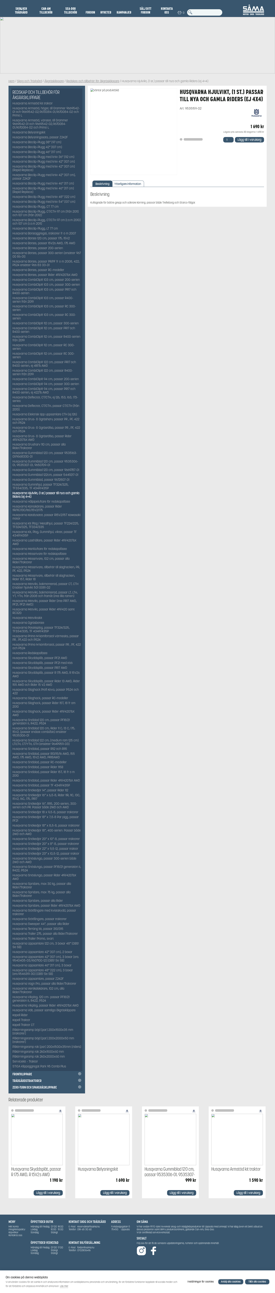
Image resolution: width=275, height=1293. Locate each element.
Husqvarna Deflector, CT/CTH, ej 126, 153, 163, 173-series (45, 399)
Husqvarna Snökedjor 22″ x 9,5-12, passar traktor (45, 849)
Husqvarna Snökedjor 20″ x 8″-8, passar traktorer (45, 844)
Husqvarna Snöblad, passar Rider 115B (37, 767)
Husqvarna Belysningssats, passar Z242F (40, 137)
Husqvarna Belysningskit (28, 132)
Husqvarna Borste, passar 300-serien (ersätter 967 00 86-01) (46, 255)
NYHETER (105, 12)
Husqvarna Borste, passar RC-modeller (38, 270)
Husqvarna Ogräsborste (28, 623)
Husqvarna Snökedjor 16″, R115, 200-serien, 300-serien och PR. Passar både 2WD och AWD (44, 805)
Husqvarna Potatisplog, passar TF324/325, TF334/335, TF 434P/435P (41, 629)
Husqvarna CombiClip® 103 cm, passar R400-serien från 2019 (42, 300)
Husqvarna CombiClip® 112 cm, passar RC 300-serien (43, 347)
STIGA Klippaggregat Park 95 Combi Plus (39, 1066)
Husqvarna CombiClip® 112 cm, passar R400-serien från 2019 (46, 338)
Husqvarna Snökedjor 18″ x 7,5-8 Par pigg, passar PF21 (45, 819)
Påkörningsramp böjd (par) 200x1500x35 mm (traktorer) (42, 1031)
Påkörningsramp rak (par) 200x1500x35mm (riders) (46, 1047)
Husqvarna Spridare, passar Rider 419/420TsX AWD (46, 906)
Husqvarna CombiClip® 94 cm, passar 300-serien (45, 384)
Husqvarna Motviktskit (27, 618)
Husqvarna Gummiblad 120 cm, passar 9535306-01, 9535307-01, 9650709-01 (45, 463)
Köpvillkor (13, 1232)
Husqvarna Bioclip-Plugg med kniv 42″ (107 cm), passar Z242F (44, 177)
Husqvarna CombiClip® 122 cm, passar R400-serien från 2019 (42, 372)
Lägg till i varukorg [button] (48, 1193)
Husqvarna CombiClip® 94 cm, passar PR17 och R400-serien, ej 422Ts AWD (43, 390)
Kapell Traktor (21, 1020)
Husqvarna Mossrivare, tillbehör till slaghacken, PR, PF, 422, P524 (46, 569)
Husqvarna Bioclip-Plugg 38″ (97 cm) (36, 142)
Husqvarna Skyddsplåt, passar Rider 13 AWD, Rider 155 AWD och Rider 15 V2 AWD (46, 683)
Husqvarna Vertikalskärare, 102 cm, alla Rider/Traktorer (38, 990)
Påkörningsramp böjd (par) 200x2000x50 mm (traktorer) (43, 1040)
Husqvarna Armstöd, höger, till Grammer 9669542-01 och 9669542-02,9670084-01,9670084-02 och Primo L (46, 112)
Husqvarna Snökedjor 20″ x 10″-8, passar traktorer (46, 839)
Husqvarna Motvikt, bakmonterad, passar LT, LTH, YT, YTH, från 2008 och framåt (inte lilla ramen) (45, 594)
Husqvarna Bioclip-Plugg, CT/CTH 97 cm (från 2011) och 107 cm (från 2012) (45, 213)
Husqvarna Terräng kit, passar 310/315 (37, 929)
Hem (12, 81)
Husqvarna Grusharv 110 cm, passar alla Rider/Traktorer (39, 446)
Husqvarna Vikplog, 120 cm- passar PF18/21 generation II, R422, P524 (41, 999)
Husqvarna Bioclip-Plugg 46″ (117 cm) (36, 152)
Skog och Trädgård (21, 10)
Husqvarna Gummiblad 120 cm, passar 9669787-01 (45, 470)
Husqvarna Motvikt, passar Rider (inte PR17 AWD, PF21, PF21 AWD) (44, 602)
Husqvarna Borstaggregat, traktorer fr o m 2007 (44, 233)
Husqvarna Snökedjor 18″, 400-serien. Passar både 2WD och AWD (46, 832)
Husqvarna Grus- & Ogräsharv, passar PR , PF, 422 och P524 (45, 421)
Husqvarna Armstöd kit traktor (32, 103)
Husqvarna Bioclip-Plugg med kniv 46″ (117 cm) (43, 183)
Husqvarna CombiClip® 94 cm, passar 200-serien (45, 379)
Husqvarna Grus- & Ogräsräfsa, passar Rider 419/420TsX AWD (42, 438)
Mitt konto (14, 1226)
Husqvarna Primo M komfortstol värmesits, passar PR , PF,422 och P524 (45, 638)
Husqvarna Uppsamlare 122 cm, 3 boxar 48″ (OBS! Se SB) (45, 945)
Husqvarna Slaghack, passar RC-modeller (40, 698)
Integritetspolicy (17, 1229)
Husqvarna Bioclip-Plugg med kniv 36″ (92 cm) (43, 157)
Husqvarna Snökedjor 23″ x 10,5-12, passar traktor (45, 854)
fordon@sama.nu (85, 1247)
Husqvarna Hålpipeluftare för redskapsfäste (41, 502)
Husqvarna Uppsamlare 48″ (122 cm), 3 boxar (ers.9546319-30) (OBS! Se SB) (42, 972)
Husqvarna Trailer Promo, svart (33, 939)
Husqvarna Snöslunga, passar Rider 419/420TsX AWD (44, 877)
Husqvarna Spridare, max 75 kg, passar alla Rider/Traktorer (41, 894)
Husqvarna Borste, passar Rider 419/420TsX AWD (44, 275)
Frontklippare (22, 1074)
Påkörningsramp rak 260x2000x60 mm (38, 1057)
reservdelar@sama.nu (88, 1226)
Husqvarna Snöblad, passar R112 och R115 (39, 749)
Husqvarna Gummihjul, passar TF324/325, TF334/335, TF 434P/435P (40, 486)
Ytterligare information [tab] (127, 184)
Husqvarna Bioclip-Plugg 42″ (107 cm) (37, 147)
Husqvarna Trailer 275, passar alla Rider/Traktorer (45, 934)
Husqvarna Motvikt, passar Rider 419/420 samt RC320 (43, 611)
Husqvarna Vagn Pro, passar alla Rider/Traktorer (44, 984)
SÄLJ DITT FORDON (145, 10)
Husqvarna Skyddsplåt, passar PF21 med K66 (42, 663)
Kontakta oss (167, 10)
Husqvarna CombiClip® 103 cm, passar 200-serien (46, 280)
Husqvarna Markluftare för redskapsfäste (39, 549)
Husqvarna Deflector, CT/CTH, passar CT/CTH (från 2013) (45, 407)
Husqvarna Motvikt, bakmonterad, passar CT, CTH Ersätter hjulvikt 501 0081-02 (45, 585)
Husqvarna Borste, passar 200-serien (37, 248)
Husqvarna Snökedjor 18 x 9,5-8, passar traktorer (45, 812)
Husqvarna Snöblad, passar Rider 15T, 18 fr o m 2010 (43, 774)
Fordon (90, 12)
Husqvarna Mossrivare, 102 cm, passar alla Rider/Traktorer (41, 560)
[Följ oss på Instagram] (141, 1251)
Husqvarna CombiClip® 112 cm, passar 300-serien (45, 323)
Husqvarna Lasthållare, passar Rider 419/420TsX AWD (44, 542)
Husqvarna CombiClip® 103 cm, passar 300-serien (46, 285)
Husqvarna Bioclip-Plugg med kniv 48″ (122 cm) (43, 197)
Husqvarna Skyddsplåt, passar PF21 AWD (39, 658)
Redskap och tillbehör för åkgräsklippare (92, 81)
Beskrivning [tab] (102, 184)
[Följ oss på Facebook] (153, 1251)
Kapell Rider (20, 1015)
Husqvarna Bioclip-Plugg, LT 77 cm (35, 228)
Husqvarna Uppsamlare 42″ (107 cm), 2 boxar (42, 952)
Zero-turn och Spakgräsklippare (34, 1087)
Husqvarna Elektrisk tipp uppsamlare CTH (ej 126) (44, 414)
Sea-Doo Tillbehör (70, 10)
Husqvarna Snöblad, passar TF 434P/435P (41, 785)
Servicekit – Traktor (25, 1061)
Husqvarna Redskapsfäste (29, 653)
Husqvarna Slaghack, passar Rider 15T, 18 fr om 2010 (43, 705)
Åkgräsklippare (54, 81)
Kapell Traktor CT (23, 1025)
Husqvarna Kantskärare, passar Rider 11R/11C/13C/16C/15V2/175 (37, 508)
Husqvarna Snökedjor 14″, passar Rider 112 (40, 790)
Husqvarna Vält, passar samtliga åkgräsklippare (44, 1010)
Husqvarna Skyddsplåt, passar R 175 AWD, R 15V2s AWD (46, 674)
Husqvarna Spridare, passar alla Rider (37, 901)
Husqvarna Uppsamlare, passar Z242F (38, 979)
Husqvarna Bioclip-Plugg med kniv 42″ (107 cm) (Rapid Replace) (43, 168)
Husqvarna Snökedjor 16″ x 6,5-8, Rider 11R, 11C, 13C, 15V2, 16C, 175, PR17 (46, 797)
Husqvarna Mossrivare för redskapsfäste (39, 554)
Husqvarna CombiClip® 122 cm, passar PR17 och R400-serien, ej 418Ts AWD (44, 364)
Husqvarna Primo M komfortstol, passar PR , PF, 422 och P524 (46, 646)
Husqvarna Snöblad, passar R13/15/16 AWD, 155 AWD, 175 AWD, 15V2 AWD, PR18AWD (43, 755)
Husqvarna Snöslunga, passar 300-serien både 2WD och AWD (44, 860)
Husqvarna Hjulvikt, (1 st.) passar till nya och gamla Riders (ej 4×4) (45, 495)
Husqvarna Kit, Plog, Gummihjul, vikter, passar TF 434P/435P (44, 533)
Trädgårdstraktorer (27, 1081)
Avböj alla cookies (231, 1281)
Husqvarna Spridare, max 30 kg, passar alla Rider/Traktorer (41, 885)
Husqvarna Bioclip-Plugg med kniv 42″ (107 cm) (43, 162)
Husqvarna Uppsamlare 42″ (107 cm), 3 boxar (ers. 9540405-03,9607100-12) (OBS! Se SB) (45, 958)
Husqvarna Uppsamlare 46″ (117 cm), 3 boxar (42, 965)
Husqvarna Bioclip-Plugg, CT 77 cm (35, 207)
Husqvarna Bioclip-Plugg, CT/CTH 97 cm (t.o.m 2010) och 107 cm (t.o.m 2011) (46, 222)
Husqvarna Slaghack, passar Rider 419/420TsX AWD (43, 713)
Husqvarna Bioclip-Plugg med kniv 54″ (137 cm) (43, 202)
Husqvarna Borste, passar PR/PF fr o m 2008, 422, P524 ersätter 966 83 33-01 (46, 263)
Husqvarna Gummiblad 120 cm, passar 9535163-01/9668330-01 (44, 455)
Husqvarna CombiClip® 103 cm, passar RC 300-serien (44, 308)
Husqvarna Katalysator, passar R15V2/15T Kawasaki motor (46, 517)
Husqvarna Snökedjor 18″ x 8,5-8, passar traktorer (46, 826)
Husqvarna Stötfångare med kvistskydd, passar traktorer (44, 912)
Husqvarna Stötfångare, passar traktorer (39, 919)
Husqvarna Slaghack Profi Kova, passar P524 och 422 (45, 691)
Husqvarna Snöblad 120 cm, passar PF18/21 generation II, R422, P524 (41, 722)
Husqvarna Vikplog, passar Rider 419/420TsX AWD (45, 1005)
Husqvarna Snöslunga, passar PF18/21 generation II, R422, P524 (46, 868)
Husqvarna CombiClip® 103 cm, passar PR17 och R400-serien (44, 291)
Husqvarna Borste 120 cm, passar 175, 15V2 (41, 238)
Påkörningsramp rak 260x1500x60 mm (38, 1052)
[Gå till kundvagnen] (179, 12)
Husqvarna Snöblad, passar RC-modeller (39, 762)
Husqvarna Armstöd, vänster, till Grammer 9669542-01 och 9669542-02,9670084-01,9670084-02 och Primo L (40, 124)
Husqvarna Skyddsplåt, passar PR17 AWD (39, 668)
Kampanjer (124, 12)
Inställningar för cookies (200, 1281)
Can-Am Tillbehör (46, 10)
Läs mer (64, 1286)
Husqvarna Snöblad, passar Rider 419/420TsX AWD (46, 780)
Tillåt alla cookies (257, 1281)
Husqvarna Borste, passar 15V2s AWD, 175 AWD (43, 243)
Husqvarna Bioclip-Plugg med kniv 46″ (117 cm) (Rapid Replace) (43, 190)
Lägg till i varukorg (249, 140)
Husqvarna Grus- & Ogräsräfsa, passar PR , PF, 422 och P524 (46, 429)
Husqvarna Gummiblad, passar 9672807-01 (40, 480)
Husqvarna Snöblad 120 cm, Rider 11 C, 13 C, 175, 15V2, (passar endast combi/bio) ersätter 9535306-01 (43, 732)
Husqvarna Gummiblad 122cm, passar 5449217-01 (45, 475)
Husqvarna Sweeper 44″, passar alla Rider (40, 924)
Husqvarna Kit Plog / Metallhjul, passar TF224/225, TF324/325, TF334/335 (45, 525)
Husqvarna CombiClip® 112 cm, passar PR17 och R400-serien (43, 330)
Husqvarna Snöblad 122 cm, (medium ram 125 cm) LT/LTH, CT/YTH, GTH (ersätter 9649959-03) (45, 742)
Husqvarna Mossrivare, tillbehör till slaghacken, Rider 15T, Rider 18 (43, 577)
